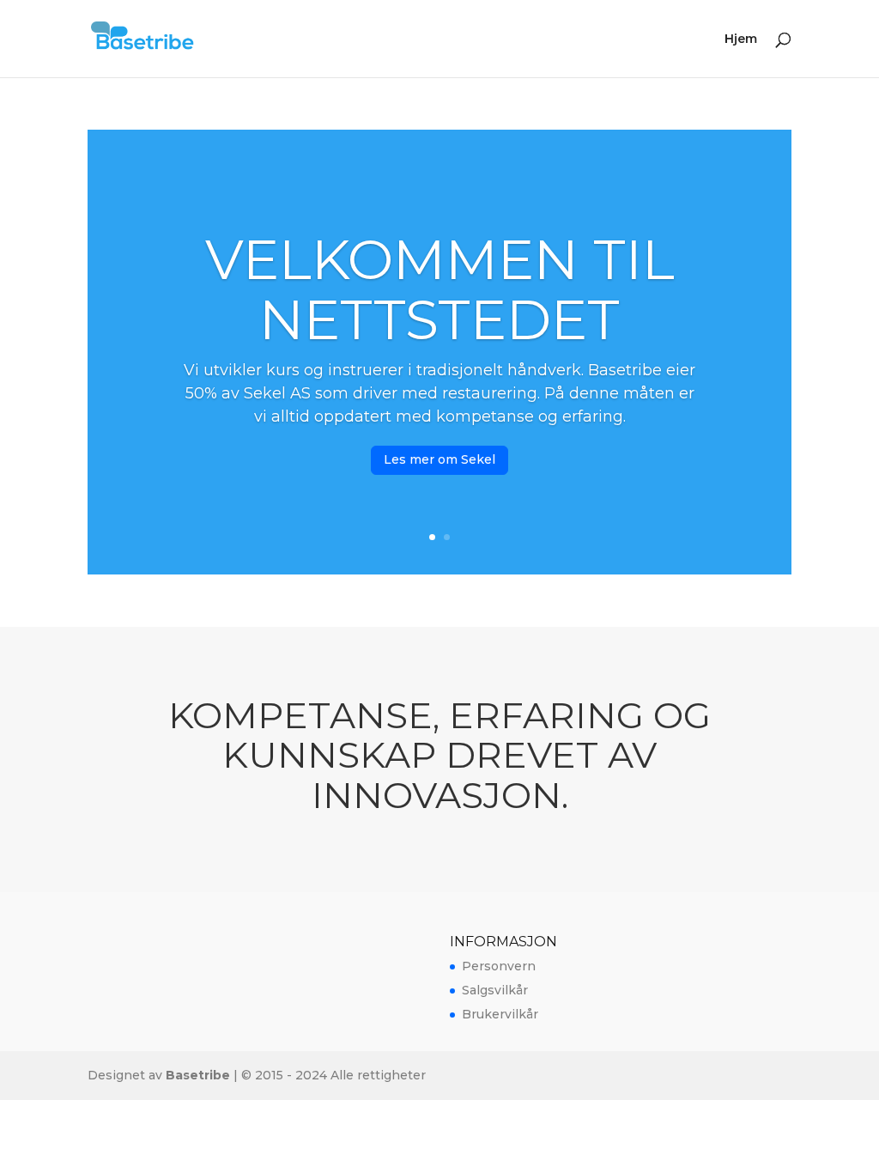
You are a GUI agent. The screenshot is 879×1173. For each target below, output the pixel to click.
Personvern (499, 966)
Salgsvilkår (495, 990)
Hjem (740, 39)
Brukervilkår (500, 1014)
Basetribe (198, 1075)
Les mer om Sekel (439, 459)
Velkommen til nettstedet (440, 289)
